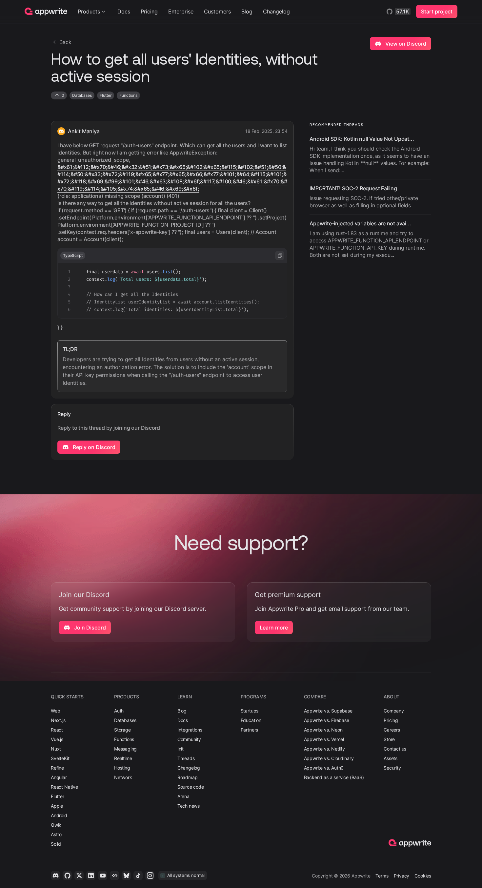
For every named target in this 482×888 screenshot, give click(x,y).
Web (55, 710)
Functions (124, 739)
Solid (56, 844)
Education (251, 720)
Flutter (57, 796)
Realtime (123, 758)
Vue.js (57, 739)
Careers (392, 730)
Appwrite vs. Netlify (324, 749)
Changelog (276, 11)
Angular (59, 777)
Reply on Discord (93, 447)
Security (392, 768)
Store (389, 739)
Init (180, 749)
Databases (125, 720)
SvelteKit (60, 758)
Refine (57, 768)
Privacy (402, 875)
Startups (250, 710)
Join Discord (89, 627)
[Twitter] (79, 875)
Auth (119, 710)
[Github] (67, 875)
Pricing (149, 11)
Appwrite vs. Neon (323, 730)
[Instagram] (149, 875)
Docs (123, 11)
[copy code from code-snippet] (279, 255)
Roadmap (187, 777)
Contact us (395, 749)
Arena (183, 796)
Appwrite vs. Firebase (326, 720)
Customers (217, 11)
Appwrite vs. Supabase (328, 710)
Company (394, 710)
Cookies (422, 875)
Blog (246, 11)
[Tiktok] (138, 875)
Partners (249, 730)
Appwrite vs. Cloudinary (329, 758)
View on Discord (405, 43)
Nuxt (56, 749)
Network (123, 777)
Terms (381, 875)
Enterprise (180, 11)
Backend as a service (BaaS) (334, 777)
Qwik (56, 825)
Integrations (189, 730)
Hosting (122, 768)
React (57, 730)
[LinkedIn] (90, 875)
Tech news (188, 806)
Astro (56, 834)
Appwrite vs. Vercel (324, 739)
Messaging (125, 749)
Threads (186, 758)
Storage (122, 730)
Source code (190, 787)
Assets (390, 758)
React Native (64, 787)
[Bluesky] (126, 875)
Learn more (274, 627)
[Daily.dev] (114, 875)
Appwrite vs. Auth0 (324, 768)
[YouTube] (102, 875)
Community (189, 739)
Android (59, 815)
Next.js (58, 720)
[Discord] (55, 875)
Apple (57, 806)
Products (89, 11)
